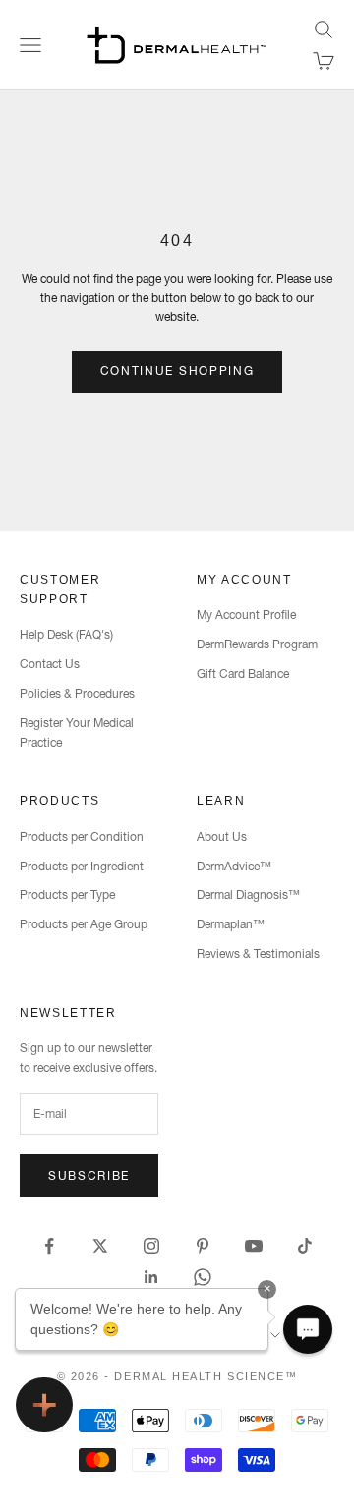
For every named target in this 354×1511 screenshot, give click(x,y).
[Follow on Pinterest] (202, 1246)
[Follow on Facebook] (49, 1246)
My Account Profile (246, 614)
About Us (222, 836)
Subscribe (89, 1175)
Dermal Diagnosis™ (248, 894)
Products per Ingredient (82, 866)
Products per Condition (82, 836)
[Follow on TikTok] (305, 1246)
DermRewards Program (257, 644)
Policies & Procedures (77, 693)
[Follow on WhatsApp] (202, 1277)
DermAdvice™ (234, 866)
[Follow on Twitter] (100, 1246)
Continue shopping (177, 371)
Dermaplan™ (231, 924)
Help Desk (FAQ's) (66, 634)
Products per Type (67, 894)
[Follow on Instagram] (151, 1246)
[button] (307, 1329)
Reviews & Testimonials (258, 953)
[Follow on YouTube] (254, 1246)
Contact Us (50, 663)
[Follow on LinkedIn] (151, 1277)
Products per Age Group (84, 924)
